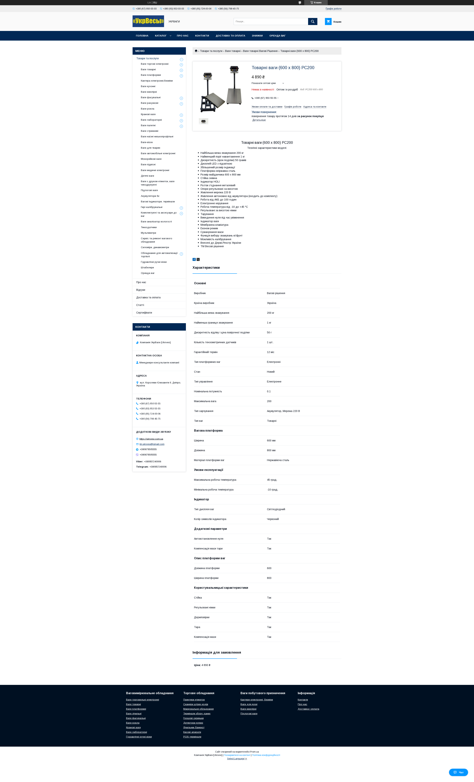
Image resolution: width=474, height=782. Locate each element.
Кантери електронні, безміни (257, 699)
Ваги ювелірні (149, 91)
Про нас (182, 35)
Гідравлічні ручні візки (154, 262)
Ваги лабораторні (151, 119)
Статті (140, 305)
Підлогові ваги (149, 190)
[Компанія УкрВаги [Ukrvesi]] (148, 26)
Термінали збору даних (197, 713)
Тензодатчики (149, 227)
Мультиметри (148, 232)
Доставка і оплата (308, 709)
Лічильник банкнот (193, 727)
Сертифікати (144, 312)
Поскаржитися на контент (237, 755)
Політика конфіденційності (266, 755)
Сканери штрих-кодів (195, 704)
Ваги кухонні (148, 86)
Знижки (257, 35)
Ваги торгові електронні (154, 63)
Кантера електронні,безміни (157, 80)
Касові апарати (192, 732)
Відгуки (140, 289)
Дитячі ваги (147, 175)
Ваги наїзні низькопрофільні (157, 136)
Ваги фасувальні (151, 97)
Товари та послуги (211, 50)
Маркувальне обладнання (198, 709)
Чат (461, 772)
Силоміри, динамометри (155, 247)
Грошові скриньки (193, 718)
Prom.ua (254, 751)
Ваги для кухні (249, 704)
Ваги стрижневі (149, 131)
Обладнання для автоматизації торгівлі (159, 255)
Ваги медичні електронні (155, 170)
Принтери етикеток (194, 699)
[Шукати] (312, 21)
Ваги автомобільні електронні (158, 153)
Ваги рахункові (149, 103)
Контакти (202, 35)
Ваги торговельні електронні (142, 699)
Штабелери (147, 267)
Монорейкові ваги (151, 159)
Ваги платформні (151, 75)
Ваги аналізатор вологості (156, 221)
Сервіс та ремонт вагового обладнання (156, 240)
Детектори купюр (193, 722)
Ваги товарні (233, 50)
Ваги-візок (147, 142)
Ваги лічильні (133, 713)
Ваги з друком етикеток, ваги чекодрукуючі (157, 183)
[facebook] (194, 260)
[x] (198, 260)
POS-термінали (192, 736)
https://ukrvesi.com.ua (151, 438)
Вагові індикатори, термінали (158, 201)
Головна (142, 35)
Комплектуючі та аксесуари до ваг (159, 214)
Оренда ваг (277, 35)
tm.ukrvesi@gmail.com (152, 444)
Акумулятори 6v (150, 196)
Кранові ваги (148, 114)
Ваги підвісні (148, 164)
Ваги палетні (148, 125)
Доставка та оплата (230, 35)
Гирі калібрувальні (151, 207)
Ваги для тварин (150, 147)
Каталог (160, 35)
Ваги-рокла (147, 108)
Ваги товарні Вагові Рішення (260, 50)
